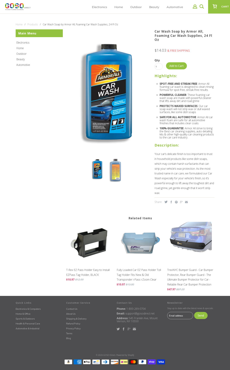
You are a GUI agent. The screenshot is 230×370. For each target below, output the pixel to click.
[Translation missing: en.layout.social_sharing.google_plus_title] (180, 202)
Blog (68, 338)
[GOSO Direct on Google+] (128, 329)
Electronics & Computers (28, 309)
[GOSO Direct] (18, 7)
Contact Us (71, 309)
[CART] (215, 9)
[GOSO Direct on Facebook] (123, 329)
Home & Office (23, 313)
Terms (69, 333)
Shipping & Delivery (76, 318)
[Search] (202, 9)
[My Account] (195, 9)
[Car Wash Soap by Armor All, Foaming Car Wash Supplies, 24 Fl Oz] (108, 92)
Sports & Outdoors (25, 318)
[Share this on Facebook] (170, 202)
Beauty (20, 59)
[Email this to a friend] (185, 202)
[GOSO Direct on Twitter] (118, 329)
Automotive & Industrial (27, 328)
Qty (157, 60)
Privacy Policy (73, 328)
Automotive (23, 65)
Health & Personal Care (28, 323)
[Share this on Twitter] (165, 201)
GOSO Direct (109, 355)
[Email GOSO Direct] (134, 329)
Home (20, 48)
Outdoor (21, 54)
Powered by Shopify (125, 355)
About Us (71, 313)
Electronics (22, 42)
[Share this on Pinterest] (175, 202)
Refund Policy (73, 323)
